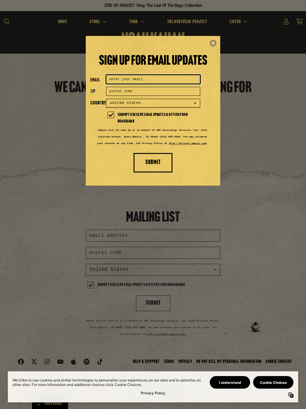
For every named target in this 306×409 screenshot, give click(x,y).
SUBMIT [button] (153, 162)
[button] (213, 43)
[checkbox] (154, 118)
